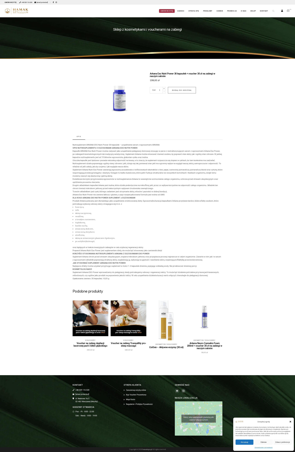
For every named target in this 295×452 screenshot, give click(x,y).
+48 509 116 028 (26, 2)
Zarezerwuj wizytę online (136, 390)
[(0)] (288, 11)
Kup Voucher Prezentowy (136, 395)
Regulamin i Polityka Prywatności (139, 404)
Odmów (264, 442)
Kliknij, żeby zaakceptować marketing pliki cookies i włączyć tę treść (198, 418)
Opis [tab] (79, 136)
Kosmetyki (161, 344)
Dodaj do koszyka (182, 90)
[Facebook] (53, 2)
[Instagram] (56, 2)
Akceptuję (244, 442)
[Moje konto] (282, 11)
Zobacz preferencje (282, 442)
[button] (290, 422)
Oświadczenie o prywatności (264, 447)
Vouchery (90, 340)
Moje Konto (130, 399)
